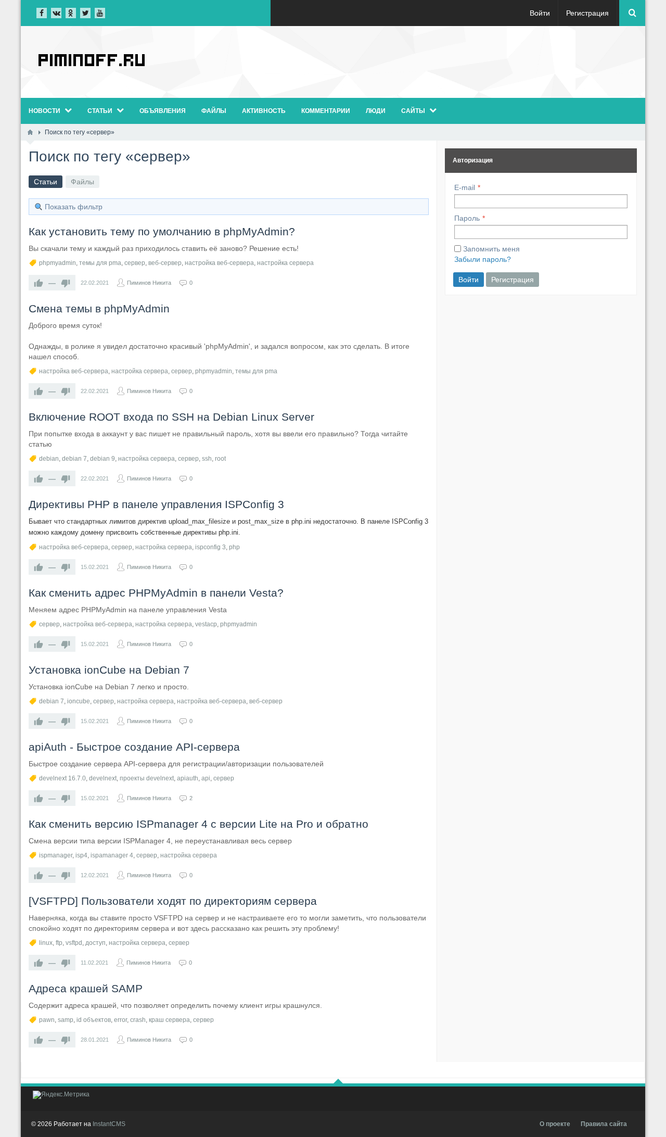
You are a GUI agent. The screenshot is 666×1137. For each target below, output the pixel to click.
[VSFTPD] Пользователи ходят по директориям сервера (173, 901)
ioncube (78, 701)
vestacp (206, 624)
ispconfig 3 (210, 547)
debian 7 (74, 458)
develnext (103, 778)
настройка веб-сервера (219, 263)
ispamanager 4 (112, 855)
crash (138, 1020)
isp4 (81, 855)
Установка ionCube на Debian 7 (109, 670)
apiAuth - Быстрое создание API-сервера (134, 747)
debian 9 (102, 458)
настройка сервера (285, 263)
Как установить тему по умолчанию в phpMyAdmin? (162, 231)
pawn (47, 1020)
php (234, 547)
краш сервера (169, 1020)
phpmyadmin (57, 263)
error (120, 1020)
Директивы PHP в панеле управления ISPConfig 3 (156, 504)
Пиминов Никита (149, 283)
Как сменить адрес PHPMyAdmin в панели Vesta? (156, 593)
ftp (59, 942)
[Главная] (30, 132)
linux (46, 942)
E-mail (464, 187)
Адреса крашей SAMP (86, 988)
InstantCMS (109, 1124)
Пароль (467, 218)
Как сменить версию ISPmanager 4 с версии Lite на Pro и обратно (198, 824)
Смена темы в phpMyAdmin (99, 308)
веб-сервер (165, 263)
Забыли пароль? (482, 259)
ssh (207, 458)
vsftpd (74, 942)
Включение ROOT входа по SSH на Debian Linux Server (171, 417)
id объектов (93, 1020)
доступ (95, 942)
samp (65, 1020)
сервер (134, 263)
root (220, 458)
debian (49, 458)
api (205, 778)
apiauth (187, 778)
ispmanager (55, 855)
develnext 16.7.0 (62, 778)
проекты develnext (147, 778)
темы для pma (100, 263)
